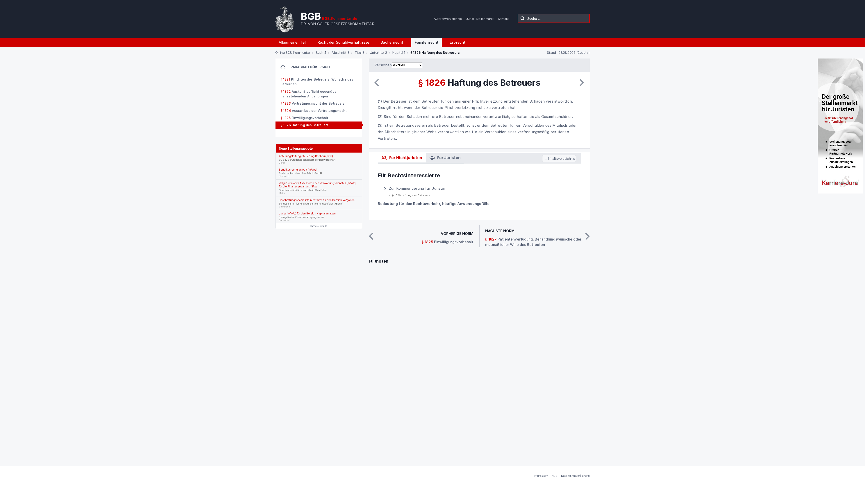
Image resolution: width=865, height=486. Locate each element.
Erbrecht (457, 42)
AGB (554, 476)
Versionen (383, 65)
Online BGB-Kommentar (292, 52)
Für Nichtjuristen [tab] (405, 157)
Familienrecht (427, 42)
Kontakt (503, 18)
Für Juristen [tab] (448, 157)
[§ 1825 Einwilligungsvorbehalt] (376, 82)
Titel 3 (359, 52)
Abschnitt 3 (340, 52)
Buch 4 (321, 52)
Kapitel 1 (398, 52)
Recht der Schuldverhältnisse (343, 42)
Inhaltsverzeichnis (561, 158)
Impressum (541, 476)
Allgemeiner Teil (292, 42)
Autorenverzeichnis (448, 18)
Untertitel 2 (378, 52)
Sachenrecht (391, 42)
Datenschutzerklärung (575, 476)
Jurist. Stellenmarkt (480, 18)
